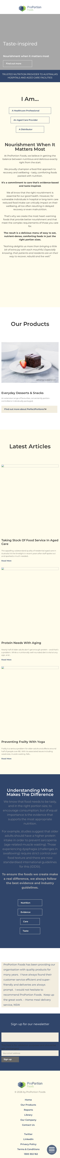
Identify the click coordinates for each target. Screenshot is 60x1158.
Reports (28, 1110)
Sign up (8, 1059)
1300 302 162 (31, 1154)
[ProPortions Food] (30, 9)
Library (28, 1115)
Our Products (28, 1104)
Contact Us (28, 1125)
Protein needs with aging (21, 643)
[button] (2, 42)
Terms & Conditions (28, 1149)
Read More (6, 561)
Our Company (28, 1120)
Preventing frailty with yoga (23, 741)
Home (28, 1099)
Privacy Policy (28, 1144)
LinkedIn (28, 1139)
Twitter (28, 1134)
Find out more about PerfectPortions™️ (25, 409)
